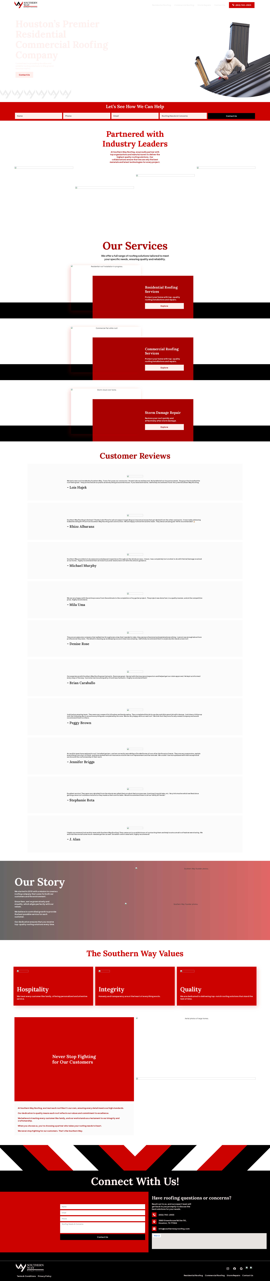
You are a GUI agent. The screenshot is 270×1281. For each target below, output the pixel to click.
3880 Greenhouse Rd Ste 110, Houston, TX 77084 (173, 1221)
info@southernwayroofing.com (174, 1228)
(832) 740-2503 (166, 1214)
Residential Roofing (161, 5)
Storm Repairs (204, 5)
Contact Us (219, 5)
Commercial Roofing (184, 5)
